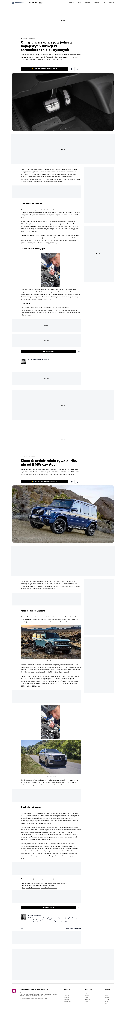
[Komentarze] (71, 69)
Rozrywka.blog (67, 999)
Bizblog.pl (66, 997)
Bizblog (87, 3)
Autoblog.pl (67, 995)
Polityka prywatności (87, 1002)
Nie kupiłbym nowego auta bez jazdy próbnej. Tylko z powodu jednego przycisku (49, 310)
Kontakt (111, 3)
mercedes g (77, 928)
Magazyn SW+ (67, 993)
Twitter (106, 995)
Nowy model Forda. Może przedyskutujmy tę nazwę (39, 888)
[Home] (32, 3)
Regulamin (87, 999)
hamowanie (78, 369)
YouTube (107, 999)
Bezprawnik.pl (67, 1001)
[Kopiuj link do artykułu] (78, 69)
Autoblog (71, 3)
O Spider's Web (88, 993)
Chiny (72, 369)
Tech (79, 3)
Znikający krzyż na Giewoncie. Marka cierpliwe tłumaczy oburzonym (45, 883)
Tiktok (106, 1001)
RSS (106, 1003)
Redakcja (87, 995)
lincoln (72, 928)
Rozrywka (97, 3)
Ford (67, 928)
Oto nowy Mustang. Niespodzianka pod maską (38, 885)
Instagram (107, 997)
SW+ (105, 3)
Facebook (107, 993)
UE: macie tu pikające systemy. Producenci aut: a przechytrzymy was (45, 308)
